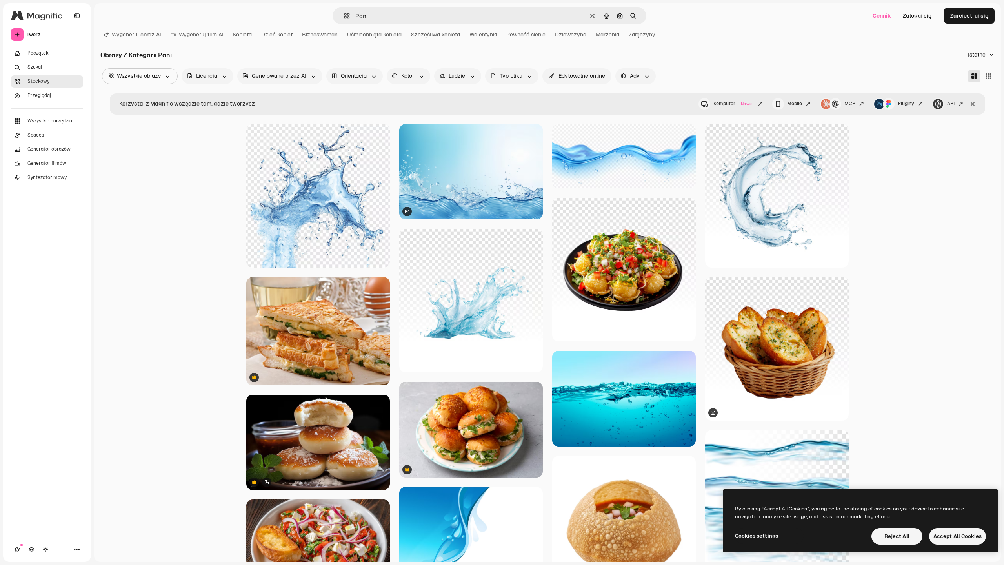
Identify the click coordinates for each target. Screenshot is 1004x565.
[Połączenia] (17, 549)
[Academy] (31, 549)
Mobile (794, 103)
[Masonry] (974, 76)
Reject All (896, 536)
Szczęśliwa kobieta (435, 34)
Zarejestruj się (969, 15)
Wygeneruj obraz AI (136, 34)
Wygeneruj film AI (201, 34)
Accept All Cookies (957, 536)
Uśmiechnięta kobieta (374, 34)
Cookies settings (756, 535)
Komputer (732, 103)
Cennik (882, 15)
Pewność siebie (526, 34)
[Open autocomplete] (344, 16)
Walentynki (483, 34)
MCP (849, 103)
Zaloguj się (917, 15)
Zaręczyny (642, 34)
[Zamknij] (972, 104)
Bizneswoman (320, 34)
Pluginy (906, 103)
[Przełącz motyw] (45, 549)
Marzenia (607, 34)
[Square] (988, 76)
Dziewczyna (570, 34)
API (951, 103)
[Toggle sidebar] (77, 15)
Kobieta (242, 34)
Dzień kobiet (277, 34)
